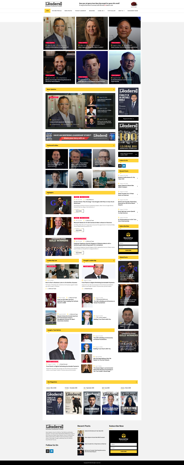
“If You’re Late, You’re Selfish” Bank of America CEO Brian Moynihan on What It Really (79, 164)
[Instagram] (120, 166)
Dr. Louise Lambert (102, 317)
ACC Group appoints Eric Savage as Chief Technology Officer (56, 183)
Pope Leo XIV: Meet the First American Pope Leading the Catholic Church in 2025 (67, 301)
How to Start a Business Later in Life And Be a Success (61, 282)
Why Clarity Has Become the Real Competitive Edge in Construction (56, 164)
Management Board (133, 10)
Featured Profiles (57, 10)
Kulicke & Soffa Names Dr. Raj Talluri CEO (56, 47)
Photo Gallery (111, 10)
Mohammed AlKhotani (102, 299)
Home (47, 10)
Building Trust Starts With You (102, 319)
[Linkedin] (124, 166)
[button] (101, 11)
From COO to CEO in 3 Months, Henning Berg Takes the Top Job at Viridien (103, 162)
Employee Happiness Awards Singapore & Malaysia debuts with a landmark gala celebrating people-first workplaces (127, 346)
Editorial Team (90, 220)
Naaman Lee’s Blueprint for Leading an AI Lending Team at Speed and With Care (80, 183)
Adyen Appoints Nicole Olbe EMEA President (90, 47)
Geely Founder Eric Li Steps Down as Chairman (124, 47)
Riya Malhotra (90, 199)
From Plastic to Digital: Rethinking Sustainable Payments (98, 282)
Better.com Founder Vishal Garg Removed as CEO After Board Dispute (104, 123)
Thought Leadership (80, 10)
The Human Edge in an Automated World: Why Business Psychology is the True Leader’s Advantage (103, 369)
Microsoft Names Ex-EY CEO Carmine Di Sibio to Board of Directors (93, 222)
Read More (79, 211)
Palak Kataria (63, 45)
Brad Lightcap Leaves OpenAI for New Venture (91, 81)
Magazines (92, 10)
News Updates (68, 10)
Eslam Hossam (88, 288)
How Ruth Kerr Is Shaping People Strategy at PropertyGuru (102, 183)
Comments (66, 124)
